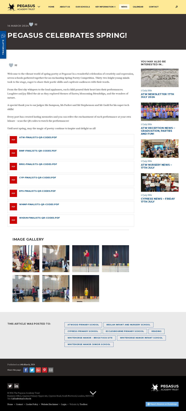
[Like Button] (31, 24)
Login (63, 404)
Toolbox (83, 404)
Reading (156, 331)
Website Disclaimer (49, 404)
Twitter (10, 386)
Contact (154, 7)
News (124, 7)
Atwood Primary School (83, 325)
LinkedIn (16, 386)
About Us (65, 7)
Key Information (104, 7)
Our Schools (83, 7)
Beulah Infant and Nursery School (128, 325)
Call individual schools (21, 399)
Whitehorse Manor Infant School (141, 338)
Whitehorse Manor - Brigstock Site (90, 338)
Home (51, 7)
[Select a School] (23, 7)
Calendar (138, 7)
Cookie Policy (32, 404)
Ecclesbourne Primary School (125, 331)
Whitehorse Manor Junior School (89, 344)
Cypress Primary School (83, 331)
